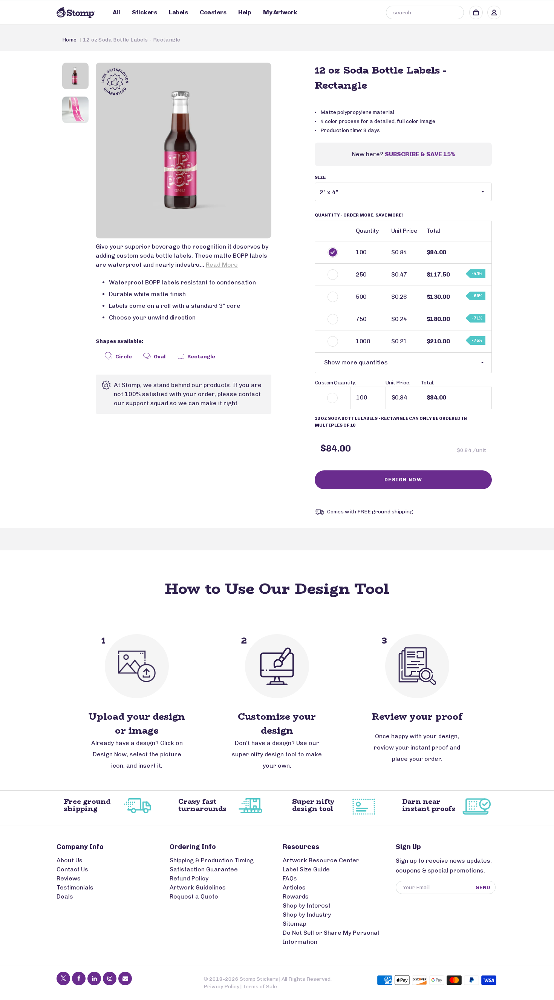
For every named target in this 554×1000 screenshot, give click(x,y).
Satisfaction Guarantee (204, 869)
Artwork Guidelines (198, 887)
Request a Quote (194, 896)
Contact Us (72, 869)
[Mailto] (125, 978)
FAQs (290, 878)
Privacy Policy (221, 986)
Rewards (296, 896)
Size (320, 177)
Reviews (69, 878)
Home (69, 40)
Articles (294, 887)
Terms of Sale (260, 986)
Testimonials (75, 887)
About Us (70, 860)
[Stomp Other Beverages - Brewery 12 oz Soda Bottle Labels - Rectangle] (183, 150)
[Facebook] (79, 978)
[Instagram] (109, 978)
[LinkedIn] (94, 978)
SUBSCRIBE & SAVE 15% (420, 154)
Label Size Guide (306, 869)
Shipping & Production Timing (212, 860)
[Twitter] (63, 978)
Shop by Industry (307, 914)
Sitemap (294, 923)
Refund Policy (189, 878)
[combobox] (425, 12)
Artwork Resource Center (321, 860)
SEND (483, 887)
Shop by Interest (307, 905)
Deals (65, 896)
